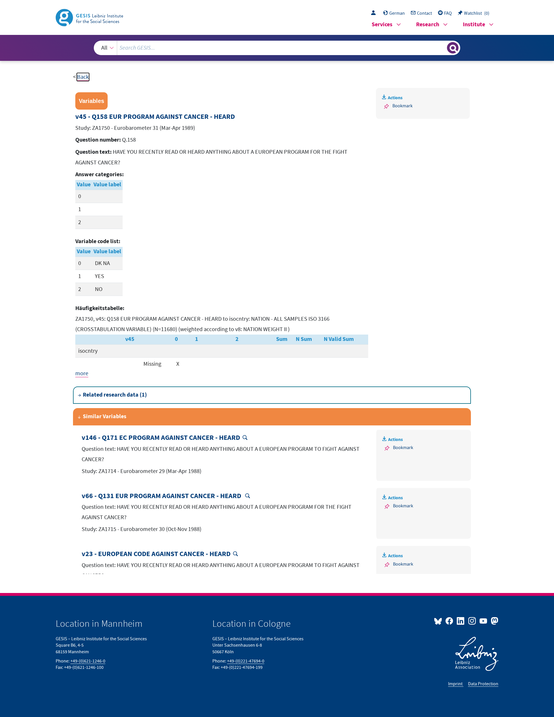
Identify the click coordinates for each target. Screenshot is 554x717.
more (81, 373)
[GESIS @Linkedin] (461, 620)
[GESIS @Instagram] (472, 620)
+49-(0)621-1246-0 (87, 661)
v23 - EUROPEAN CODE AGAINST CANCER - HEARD (156, 554)
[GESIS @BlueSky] (439, 620)
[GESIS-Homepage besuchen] (90, 17)
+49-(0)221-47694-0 (245, 661)
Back (83, 77)
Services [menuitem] (382, 25)
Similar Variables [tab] (104, 417)
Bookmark (402, 106)
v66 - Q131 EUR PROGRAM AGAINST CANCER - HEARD (162, 496)
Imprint (455, 684)
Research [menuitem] (427, 25)
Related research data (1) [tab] (115, 395)
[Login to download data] (375, 13)
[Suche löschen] (442, 47)
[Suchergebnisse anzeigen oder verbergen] (452, 48)
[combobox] (277, 48)
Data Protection (483, 684)
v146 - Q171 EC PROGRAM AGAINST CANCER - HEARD (161, 438)
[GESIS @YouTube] (483, 620)
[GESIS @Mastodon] (493, 620)
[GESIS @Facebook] (449, 620)
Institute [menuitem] (474, 25)
